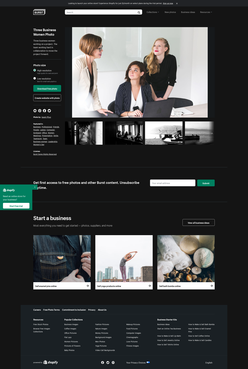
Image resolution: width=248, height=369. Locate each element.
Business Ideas (163, 324)
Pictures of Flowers (72, 345)
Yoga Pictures (101, 345)
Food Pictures (132, 328)
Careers (37, 309)
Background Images (103, 337)
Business (37, 126)
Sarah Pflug (46, 117)
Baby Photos (69, 350)
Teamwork (37, 138)
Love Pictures (132, 341)
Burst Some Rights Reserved (45, 154)
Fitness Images (132, 345)
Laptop (43, 129)
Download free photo (47, 88)
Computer (51, 129)
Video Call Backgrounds (105, 350)
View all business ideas (198, 222)
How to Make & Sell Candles (199, 340)
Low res (94, 142)
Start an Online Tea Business (169, 328)
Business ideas (188, 11)
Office (44, 132)
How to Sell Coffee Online (199, 335)
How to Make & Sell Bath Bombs (201, 324)
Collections (152, 11)
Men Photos (100, 341)
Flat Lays (67, 337)
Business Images (71, 324)
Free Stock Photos (40, 324)
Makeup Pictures (133, 324)
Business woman (40, 141)
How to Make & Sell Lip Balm (169, 335)
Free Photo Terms (51, 309)
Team (45, 138)
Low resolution (44, 78)
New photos (170, 11)
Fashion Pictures (102, 324)
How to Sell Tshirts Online (168, 344)
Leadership (52, 141)
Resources (205, 11)
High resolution (44, 70)
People (36, 129)
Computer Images (133, 332)
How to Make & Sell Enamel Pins (199, 330)
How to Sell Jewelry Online (168, 340)
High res (84, 142)
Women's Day (38, 144)
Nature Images (101, 328)
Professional (47, 126)
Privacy (91, 309)
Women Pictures (71, 341)
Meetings (37, 135)
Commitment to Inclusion (74, 309)
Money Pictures (101, 332)
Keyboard (37, 132)
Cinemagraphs (132, 337)
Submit (206, 183)
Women (51, 132)
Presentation (47, 135)
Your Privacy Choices (136, 362)
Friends (56, 126)
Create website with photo (47, 97)
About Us (102, 309)
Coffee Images (70, 328)
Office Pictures (70, 332)
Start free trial (16, 205)
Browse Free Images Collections (41, 330)
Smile (55, 135)
